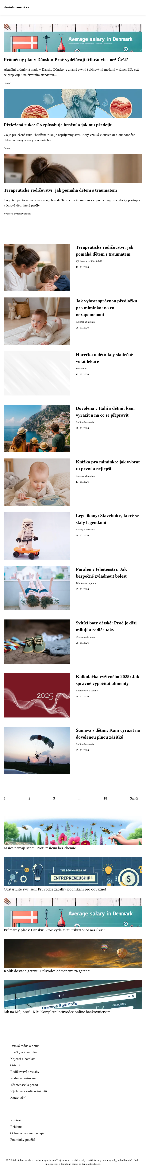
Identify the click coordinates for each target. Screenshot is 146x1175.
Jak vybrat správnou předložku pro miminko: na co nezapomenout (106, 307)
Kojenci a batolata (85, 321)
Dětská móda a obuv (86, 637)
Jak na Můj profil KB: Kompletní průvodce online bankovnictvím (57, 1012)
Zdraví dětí (81, 368)
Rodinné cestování (85, 422)
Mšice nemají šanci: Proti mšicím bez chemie (40, 848)
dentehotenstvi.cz (16, 7)
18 (105, 798)
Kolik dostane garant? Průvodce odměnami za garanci (47, 971)
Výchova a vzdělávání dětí (17, 213)
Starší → (136, 798)
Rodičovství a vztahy (87, 690)
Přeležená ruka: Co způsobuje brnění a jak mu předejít (58, 124)
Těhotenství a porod (86, 583)
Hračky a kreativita (85, 529)
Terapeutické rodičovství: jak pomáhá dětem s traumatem (60, 190)
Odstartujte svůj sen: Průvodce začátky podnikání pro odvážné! (55, 889)
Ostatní (7, 83)
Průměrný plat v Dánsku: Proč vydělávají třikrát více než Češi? (66, 59)
